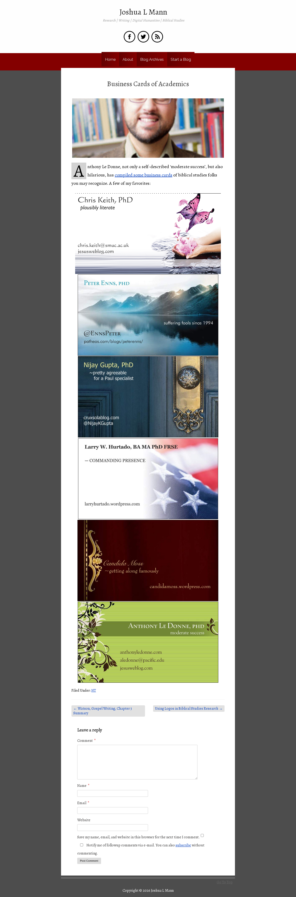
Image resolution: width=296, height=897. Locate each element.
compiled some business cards (143, 175)
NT (93, 690)
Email (83, 803)
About (128, 59)
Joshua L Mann (143, 12)
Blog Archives (152, 59)
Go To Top (225, 882)
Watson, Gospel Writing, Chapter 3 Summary (102, 711)
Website (83, 820)
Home (110, 59)
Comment (86, 740)
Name (83, 785)
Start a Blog (181, 59)
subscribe (183, 845)
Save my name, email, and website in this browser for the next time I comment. (138, 837)
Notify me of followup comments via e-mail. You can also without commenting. (140, 849)
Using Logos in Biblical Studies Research (189, 708)
